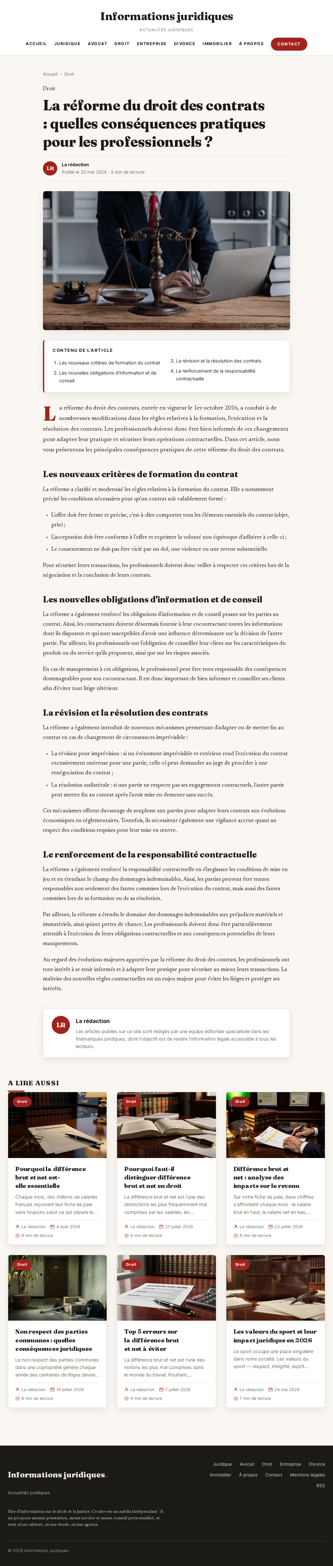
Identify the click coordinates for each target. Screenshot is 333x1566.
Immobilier (217, 43)
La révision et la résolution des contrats (218, 361)
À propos (251, 43)
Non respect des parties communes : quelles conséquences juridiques (53, 1339)
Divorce (185, 43)
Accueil (36, 43)
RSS (320, 1485)
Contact (289, 44)
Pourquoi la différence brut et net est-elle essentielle (50, 1177)
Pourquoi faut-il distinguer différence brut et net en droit (157, 1177)
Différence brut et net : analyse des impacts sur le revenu (266, 1177)
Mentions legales (307, 1474)
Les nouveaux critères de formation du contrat (109, 363)
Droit (122, 43)
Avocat (97, 43)
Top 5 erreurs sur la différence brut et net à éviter (151, 1339)
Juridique (67, 43)
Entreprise (152, 43)
